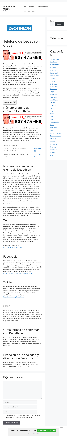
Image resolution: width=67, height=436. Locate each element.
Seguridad (53, 127)
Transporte (53, 150)
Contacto (31, 6)
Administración (55, 59)
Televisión (53, 144)
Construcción (54, 76)
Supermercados (55, 136)
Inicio (24, 6)
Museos (52, 114)
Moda (52, 108)
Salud (52, 125)
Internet (52, 103)
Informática (54, 97)
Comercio (53, 70)
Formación (53, 89)
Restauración (54, 122)
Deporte (52, 78)
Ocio (51, 116)
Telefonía (53, 141)
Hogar (52, 91)
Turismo (52, 152)
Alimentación (54, 65)
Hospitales (53, 94)
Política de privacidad (29, 11)
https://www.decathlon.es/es (12, 247)
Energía (52, 81)
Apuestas (53, 67)
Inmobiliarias (54, 100)
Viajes (52, 155)
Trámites (53, 147)
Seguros (53, 130)
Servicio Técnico (55, 133)
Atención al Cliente (9, 7)
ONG (51, 119)
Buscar (52, 21)
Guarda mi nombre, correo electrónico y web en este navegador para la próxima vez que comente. (22, 416)
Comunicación (54, 73)
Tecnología (53, 139)
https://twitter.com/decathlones (13, 297)
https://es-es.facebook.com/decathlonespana (18, 273)
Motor (52, 111)
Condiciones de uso (43, 6)
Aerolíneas (53, 62)
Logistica (53, 105)
